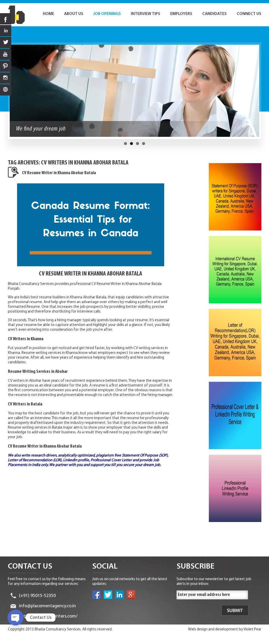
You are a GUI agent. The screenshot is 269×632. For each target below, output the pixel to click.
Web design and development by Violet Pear (224, 629)
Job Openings (107, 14)
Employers (181, 14)
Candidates (214, 14)
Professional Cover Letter (111, 460)
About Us (73, 14)
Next (264, 93)
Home (48, 14)
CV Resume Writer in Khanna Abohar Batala (59, 173)
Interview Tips (145, 14)
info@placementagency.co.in (47, 606)
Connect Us (249, 14)
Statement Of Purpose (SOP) (145, 456)
